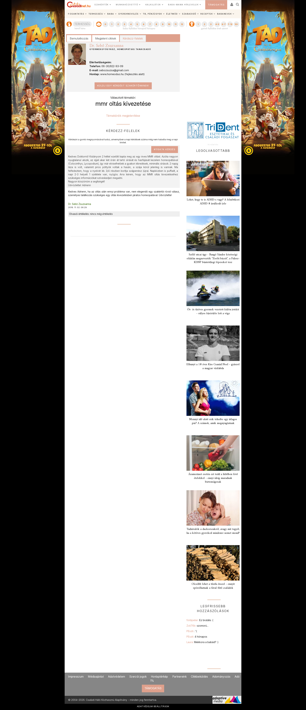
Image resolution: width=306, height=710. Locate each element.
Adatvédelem (116, 676)
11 (175, 24)
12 (182, 24)
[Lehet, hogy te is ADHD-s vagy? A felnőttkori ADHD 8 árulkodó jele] (213, 178)
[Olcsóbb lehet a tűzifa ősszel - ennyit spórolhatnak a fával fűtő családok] (213, 563)
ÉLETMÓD (172, 14)
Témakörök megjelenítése (123, 115)
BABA (110, 14)
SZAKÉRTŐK (101, 4)
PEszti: (191, 631)
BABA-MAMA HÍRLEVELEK (183, 4)
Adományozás (221, 676)
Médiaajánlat (96, 676)
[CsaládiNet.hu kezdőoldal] (79, 4)
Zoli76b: (197, 625)
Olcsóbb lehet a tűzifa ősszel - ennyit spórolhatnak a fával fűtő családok (213, 586)
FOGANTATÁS (76, 14)
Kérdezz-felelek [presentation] (133, 38)
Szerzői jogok (138, 676)
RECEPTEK (206, 14)
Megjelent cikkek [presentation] (105, 38)
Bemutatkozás (79, 38)
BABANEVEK (224, 14)
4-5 (217, 24)
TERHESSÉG (96, 14)
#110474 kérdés (164, 149)
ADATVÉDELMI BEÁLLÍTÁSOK (153, 706)
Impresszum (76, 676)
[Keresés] (237, 3)
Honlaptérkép (159, 676)
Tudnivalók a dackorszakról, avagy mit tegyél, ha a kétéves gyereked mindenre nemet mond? (213, 531)
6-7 (224, 24)
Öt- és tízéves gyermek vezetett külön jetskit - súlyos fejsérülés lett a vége (213, 311)
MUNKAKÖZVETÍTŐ (127, 4)
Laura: (202, 642)
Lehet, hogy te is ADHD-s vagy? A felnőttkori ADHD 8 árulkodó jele (213, 201)
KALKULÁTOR (153, 4)
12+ (236, 24)
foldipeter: (199, 620)
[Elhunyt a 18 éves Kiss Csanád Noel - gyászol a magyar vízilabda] (213, 343)
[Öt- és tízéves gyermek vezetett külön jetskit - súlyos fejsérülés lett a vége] (213, 288)
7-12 (230, 24)
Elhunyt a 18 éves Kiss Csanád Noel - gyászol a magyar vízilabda (213, 366)
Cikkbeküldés (199, 676)
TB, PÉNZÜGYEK (152, 14)
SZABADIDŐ (189, 14)
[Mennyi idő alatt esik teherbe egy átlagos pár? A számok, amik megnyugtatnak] (213, 398)
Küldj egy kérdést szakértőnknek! (123, 85)
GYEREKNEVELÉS (128, 14)
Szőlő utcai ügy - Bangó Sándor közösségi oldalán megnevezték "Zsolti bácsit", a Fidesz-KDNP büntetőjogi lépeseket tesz (213, 258)
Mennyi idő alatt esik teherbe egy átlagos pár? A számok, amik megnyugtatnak (213, 421)
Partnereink (179, 676)
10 (169, 24)
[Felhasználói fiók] (231, 3)
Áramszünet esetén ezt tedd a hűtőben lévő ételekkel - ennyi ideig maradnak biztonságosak (213, 478)
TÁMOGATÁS (216, 4)
